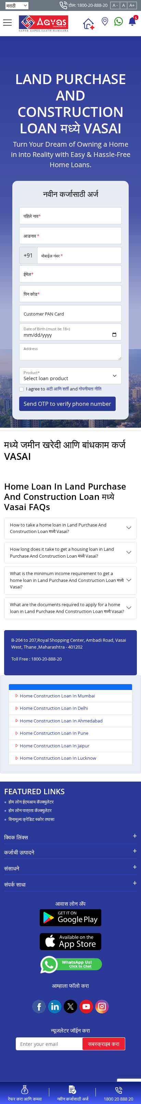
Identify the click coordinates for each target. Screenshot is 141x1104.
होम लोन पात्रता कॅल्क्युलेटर (30, 810)
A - (115, 5)
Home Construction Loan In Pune (54, 733)
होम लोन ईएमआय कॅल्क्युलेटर (31, 802)
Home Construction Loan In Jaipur (54, 746)
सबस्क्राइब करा (103, 1044)
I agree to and (63, 389)
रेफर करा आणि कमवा (25, 1099)
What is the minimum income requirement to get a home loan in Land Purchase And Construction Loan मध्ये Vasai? (67, 580)
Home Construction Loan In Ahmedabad (61, 721)
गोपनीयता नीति (90, 389)
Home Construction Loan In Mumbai (57, 696)
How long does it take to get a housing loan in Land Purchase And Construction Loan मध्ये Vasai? (62, 552)
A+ (131, 5)
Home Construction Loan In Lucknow (58, 758)
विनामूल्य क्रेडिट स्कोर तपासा (31, 819)
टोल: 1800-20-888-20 (87, 5)
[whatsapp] (118, 24)
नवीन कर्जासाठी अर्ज (72, 1099)
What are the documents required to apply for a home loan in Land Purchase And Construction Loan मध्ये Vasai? (67, 607)
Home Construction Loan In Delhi (54, 708)
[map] (105, 24)
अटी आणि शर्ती (57, 389)
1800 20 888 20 (118, 1099)
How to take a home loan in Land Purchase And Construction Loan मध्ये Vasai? (58, 528)
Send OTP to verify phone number (67, 404)
